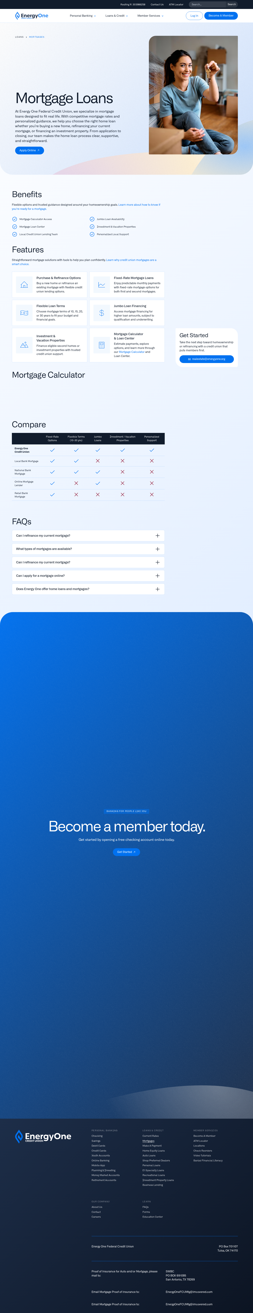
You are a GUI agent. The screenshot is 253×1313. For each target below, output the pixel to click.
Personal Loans (151, 1165)
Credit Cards (99, 1150)
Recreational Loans (154, 1175)
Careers (96, 1216)
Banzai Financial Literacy (208, 1160)
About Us (97, 1207)
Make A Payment (152, 1145)
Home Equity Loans (154, 1150)
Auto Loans (149, 1155)
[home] (31, 16)
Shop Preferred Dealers (156, 1160)
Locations (199, 1145)
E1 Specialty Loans (153, 1170)
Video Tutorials (202, 1155)
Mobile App (98, 1165)
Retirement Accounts (104, 1180)
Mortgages (148, 1140)
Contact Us (157, 4)
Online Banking (100, 1160)
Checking (97, 1136)
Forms (146, 1211)
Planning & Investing (103, 1170)
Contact (96, 1211)
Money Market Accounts (106, 1175)
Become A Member (204, 1136)
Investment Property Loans (158, 1180)
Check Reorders (202, 1150)
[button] (83, 16)
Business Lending (153, 1185)
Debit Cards (98, 1145)
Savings (96, 1140)
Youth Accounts (101, 1155)
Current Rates (151, 1136)
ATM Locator (176, 4)
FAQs (146, 1207)
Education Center (153, 1216)
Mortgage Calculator (132, 352)
